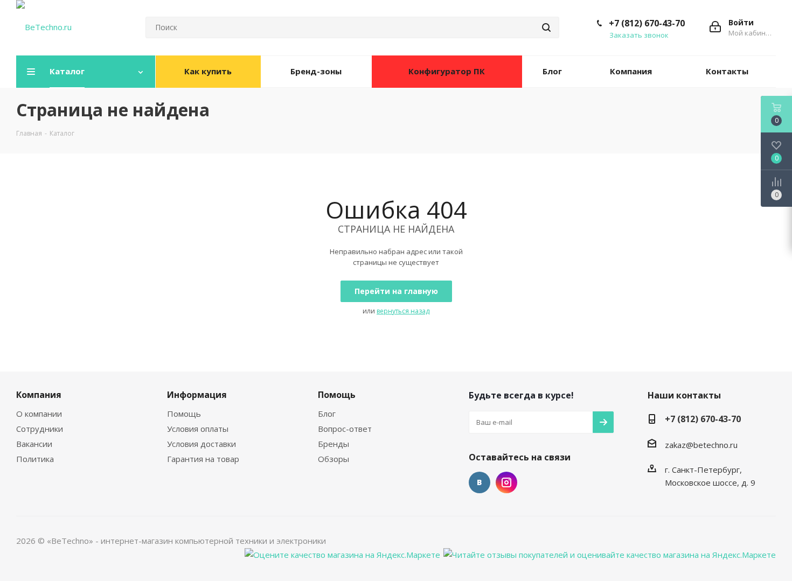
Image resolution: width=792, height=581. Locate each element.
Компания (38, 395)
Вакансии (34, 443)
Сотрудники (39, 428)
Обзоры (333, 458)
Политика (35, 458)
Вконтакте (479, 482)
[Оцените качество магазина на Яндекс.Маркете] (342, 553)
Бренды (333, 443)
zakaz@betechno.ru (701, 444)
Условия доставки (201, 443)
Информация (197, 395)
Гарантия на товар (203, 458)
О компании (39, 413)
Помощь (184, 413)
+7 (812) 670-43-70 (647, 23)
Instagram (506, 482)
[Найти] (546, 27)
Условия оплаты (197, 428)
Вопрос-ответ (345, 428)
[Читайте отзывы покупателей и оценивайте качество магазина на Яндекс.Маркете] (609, 553)
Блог (327, 413)
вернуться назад (403, 311)
